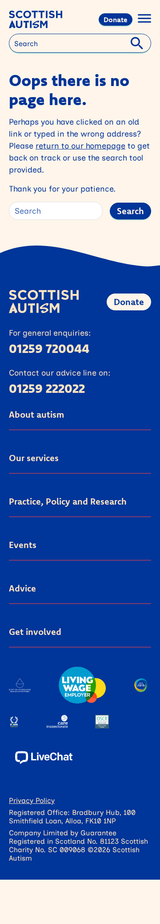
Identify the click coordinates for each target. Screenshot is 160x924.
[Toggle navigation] (144, 20)
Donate (116, 19)
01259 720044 (49, 348)
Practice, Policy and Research (68, 501)
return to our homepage (80, 145)
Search (130, 210)
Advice (22, 588)
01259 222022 (47, 388)
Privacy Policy (32, 800)
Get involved (35, 631)
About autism (36, 414)
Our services (34, 457)
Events (22, 544)
